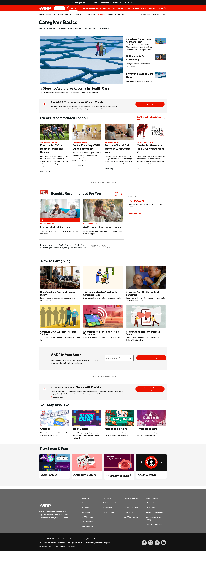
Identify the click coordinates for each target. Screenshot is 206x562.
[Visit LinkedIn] (163, 542)
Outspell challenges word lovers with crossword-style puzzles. (53, 434)
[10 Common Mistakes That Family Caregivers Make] (103, 277)
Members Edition (124, 8)
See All (116, 194)
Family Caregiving (47, 224)
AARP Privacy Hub (54, 539)
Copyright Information (75, 543)
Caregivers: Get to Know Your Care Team (138, 40)
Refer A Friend (108, 512)
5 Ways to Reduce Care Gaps (139, 75)
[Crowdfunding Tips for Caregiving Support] (146, 316)
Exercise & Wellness (79, 142)
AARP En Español (109, 503)
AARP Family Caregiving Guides (102, 227)
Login (161, 8)
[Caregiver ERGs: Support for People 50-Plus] (60, 316)
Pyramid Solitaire (147, 428)
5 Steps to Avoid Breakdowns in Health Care (74, 88)
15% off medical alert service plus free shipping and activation (59, 232)
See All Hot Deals (135, 213)
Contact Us (107, 498)
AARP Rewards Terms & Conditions (52, 543)
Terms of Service (69, 539)
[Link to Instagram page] (157, 542)
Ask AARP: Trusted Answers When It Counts (77, 102)
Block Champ (80, 428)
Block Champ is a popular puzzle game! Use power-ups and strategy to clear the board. (86, 435)
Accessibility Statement (86, 539)
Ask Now (150, 104)
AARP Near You (87, 526)
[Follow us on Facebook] (144, 542)
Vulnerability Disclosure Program (98, 543)
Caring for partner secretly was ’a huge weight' (138, 65)
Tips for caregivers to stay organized (139, 81)
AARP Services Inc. (131, 517)
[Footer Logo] (54, 505)
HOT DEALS (135, 200)
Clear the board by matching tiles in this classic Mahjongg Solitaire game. (119, 434)
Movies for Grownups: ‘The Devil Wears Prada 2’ (150, 149)
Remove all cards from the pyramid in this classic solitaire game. (150, 434)
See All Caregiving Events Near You (149, 118)
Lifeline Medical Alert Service (57, 227)
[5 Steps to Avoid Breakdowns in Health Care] (81, 60)
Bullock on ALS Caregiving (135, 57)
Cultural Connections (49, 142)
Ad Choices (43, 546)
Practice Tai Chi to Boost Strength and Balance (51, 149)
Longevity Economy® (154, 524)
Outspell (45, 428)
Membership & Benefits (91, 8)
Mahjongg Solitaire (116, 428)
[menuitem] (41, 15)
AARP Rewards (140, 8)
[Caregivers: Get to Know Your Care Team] (160, 44)
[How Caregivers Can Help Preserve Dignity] (60, 277)
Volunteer (85, 507)
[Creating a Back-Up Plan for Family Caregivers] (146, 277)
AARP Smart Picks (109, 8)
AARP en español (144, 14)
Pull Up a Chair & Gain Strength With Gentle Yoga (117, 149)
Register (152, 8)
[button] (164, 14)
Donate (84, 503)
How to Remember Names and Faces (150, 389)
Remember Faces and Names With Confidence (77, 387)
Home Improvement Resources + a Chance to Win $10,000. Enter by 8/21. (101, 3)
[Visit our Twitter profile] (150, 542)
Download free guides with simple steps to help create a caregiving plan (103, 232)
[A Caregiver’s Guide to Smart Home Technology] (103, 316)
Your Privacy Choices (57, 546)
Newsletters (107, 507)
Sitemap (42, 539)
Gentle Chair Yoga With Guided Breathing (86, 147)
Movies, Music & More (145, 142)
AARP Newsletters (84, 474)
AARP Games (49, 474)
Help (154, 14)
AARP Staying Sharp (118, 475)
